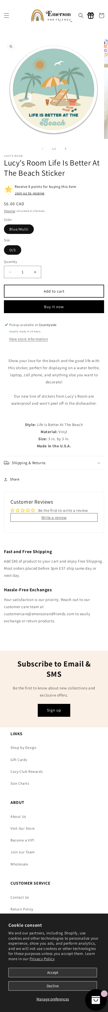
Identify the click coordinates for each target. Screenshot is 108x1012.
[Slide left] (42, 148)
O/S (12, 250)
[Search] (81, 15)
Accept (52, 972)
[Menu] (6, 15)
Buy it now (54, 306)
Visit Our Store (22, 828)
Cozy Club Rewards (26, 771)
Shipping (9, 211)
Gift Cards (18, 759)
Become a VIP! (22, 840)
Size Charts (19, 783)
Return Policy (21, 909)
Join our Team (22, 852)
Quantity (10, 261)
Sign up (54, 710)
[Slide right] (65, 148)
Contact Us (19, 897)
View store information (28, 339)
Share (15, 479)
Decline (53, 985)
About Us (18, 816)
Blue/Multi (18, 229)
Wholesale (19, 864)
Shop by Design (23, 747)
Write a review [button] (54, 517)
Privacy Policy (42, 958)
